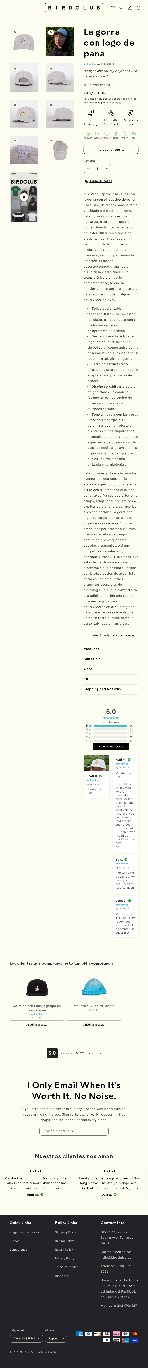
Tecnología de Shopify (43, 1352)
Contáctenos (18, 1249)
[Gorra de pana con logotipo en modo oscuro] (37, 986)
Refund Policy (64, 1240)
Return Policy (64, 1249)
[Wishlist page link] (113, 8)
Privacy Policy (64, 1258)
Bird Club (25, 1352)
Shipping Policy (65, 1232)
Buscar (14, 1240)
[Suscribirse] (104, 1131)
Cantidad (89, 160)
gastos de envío (123, 98)
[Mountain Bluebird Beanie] (94, 986)
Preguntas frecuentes (24, 1232)
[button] (8, 7)
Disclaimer (62, 1275)
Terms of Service (66, 1267)
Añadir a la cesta (36, 1024)
